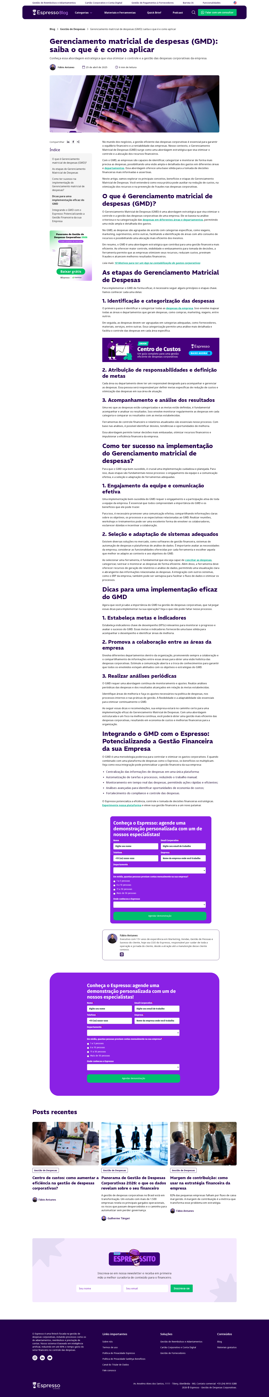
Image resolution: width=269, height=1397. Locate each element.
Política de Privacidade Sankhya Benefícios (123, 1358)
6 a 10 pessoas (124, 885)
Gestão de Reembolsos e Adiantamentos (181, 1341)
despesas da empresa (179, 308)
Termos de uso (110, 1347)
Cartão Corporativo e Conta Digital (178, 1347)
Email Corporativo (170, 840)
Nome (116, 840)
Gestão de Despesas (72, 29)
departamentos (114, 168)
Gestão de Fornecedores (173, 1353)
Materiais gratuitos (227, 1347)
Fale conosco (109, 1370)
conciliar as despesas (198, 560)
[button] (213, 3)
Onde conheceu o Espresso (126, 899)
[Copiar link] (78, 142)
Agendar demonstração (159, 916)
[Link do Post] (65, 1162)
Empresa (165, 852)
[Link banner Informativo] (122, 954)
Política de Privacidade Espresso (118, 1353)
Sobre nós (107, 1341)
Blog (219, 1341)
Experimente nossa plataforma (121, 805)
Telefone (118, 852)
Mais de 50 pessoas (126, 893)
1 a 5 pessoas (123, 881)
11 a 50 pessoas (124, 889)
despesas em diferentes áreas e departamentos (173, 219)
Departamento (121, 864)
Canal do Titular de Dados (115, 1364)
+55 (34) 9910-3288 (227, 1383)
